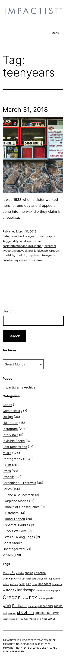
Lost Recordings (15, 447)
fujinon (6, 584)
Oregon (54, 250)
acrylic (20, 573)
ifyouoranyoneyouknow (18, 250)
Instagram (29, 236)
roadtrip (21, 255)
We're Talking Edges (20, 537)
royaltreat (34, 255)
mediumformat (43, 590)
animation (40, 572)
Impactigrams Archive (19, 387)
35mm (6, 573)
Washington (35, 619)
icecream (50, 246)
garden (14, 584)
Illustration (10, 423)
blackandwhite (14, 578)
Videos (8, 555)
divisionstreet (33, 241)
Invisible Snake (14, 441)
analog (29, 573)
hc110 (22, 584)
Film (8, 465)
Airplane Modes (16, 501)
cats (34, 579)
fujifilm (56, 578)
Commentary (12, 411)
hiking (34, 584)
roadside (8, 255)
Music (7, 453)
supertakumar (9, 619)
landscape (41, 250)
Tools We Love (16, 531)
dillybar (18, 241)
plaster (50, 598)
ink (4, 590)
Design (8, 417)
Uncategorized (14, 549)
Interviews (10, 435)
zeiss (52, 618)
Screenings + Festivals (19, 483)
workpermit (36, 260)
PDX (33, 597)
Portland (19, 605)
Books (7, 405)
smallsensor (43, 612)
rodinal (58, 606)
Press (7, 471)
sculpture (12, 613)
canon (28, 579)
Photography (46, 236)
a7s (12, 572)
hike (28, 584)
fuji (50, 578)
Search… (9, 311)
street (55, 612)
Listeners (11, 513)
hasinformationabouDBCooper (22, 246)
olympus (55, 590)
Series (7, 489)
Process (8, 477)
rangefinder (45, 606)
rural (5, 613)
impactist (44, 584)
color (40, 578)
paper (25, 598)
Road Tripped (15, 519)
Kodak (11, 590)
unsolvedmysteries (15, 260)
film (46, 578)
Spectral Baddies (17, 525)
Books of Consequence (22, 507)
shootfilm (25, 612)
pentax (41, 598)
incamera (57, 584)
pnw (7, 605)
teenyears (48, 255)
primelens (32, 606)
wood (44, 618)
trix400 (19, 618)
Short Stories (12, 543)
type (26, 619)
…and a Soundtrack (19, 495)
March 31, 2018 (25, 109)
